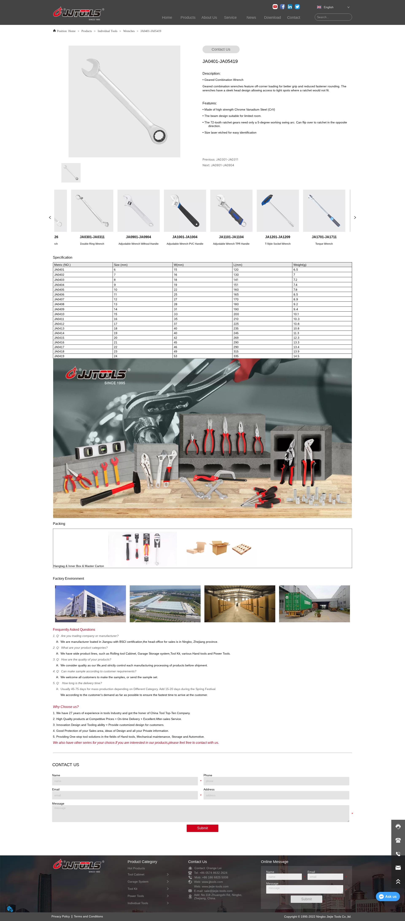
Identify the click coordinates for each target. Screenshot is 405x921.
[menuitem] (188, 17)
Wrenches (129, 31)
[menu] (216, 17)
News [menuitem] (251, 17)
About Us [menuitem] (209, 17)
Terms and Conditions (88, 916)
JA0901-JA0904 (222, 165)
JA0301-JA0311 (227, 159)
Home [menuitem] (167, 17)
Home (72, 31)
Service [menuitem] (230, 17)
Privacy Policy (60, 916)
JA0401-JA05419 (150, 31)
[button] (188, 17)
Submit (202, 828)
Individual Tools (107, 31)
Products (86, 31)
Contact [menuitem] (293, 17)
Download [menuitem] (272, 17)
